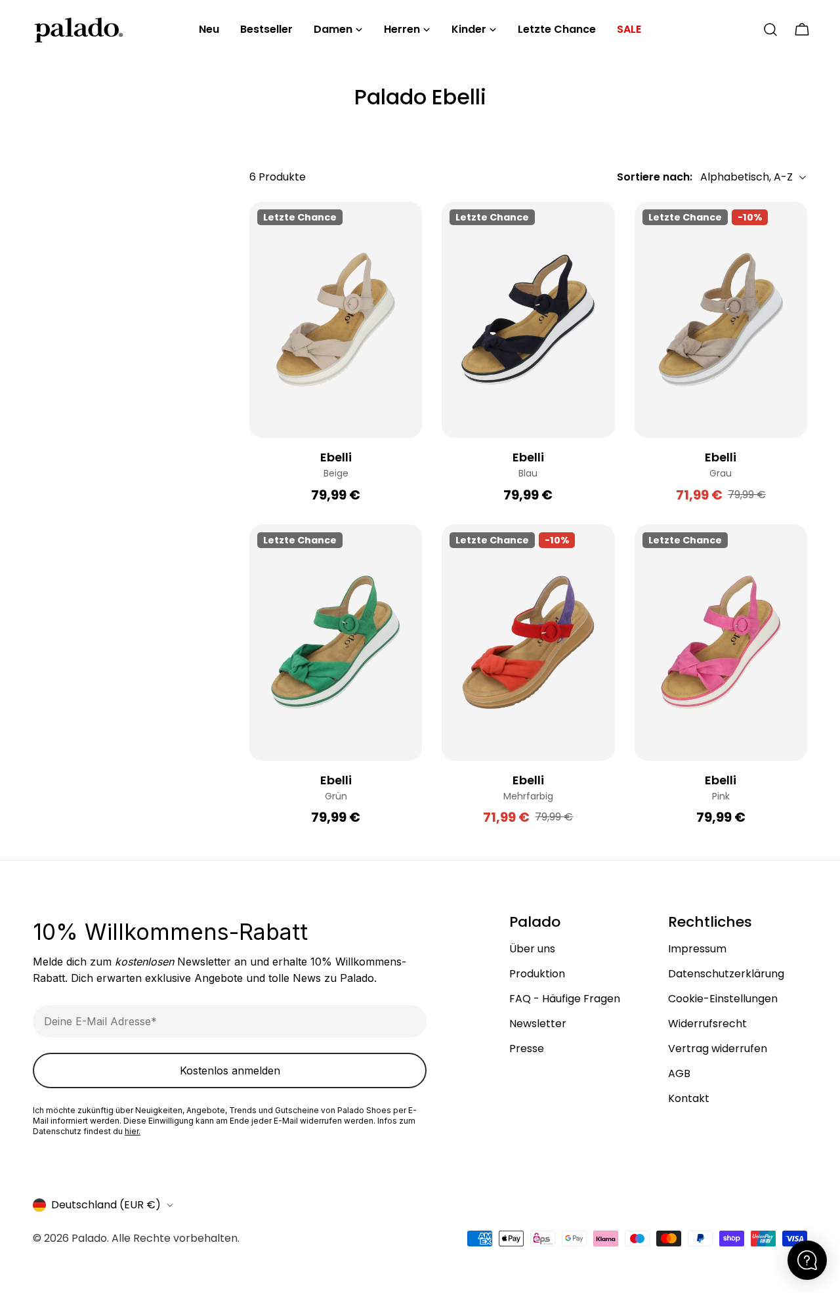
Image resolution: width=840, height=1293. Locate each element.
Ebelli (336, 457)
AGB (679, 1073)
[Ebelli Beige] (335, 319)
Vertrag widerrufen (717, 1048)
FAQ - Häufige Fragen (564, 998)
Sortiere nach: (654, 176)
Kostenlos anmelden (230, 1070)
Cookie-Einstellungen (723, 998)
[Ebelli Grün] (335, 642)
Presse (526, 1048)
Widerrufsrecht (707, 1023)
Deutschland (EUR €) (106, 1204)
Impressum (697, 948)
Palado (89, 1238)
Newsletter (537, 1023)
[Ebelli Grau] (721, 319)
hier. (132, 1131)
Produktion (537, 973)
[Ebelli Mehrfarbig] (528, 642)
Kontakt (688, 1098)
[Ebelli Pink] (721, 642)
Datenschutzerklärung (726, 973)
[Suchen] (770, 29)
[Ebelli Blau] (528, 319)
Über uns (532, 948)
